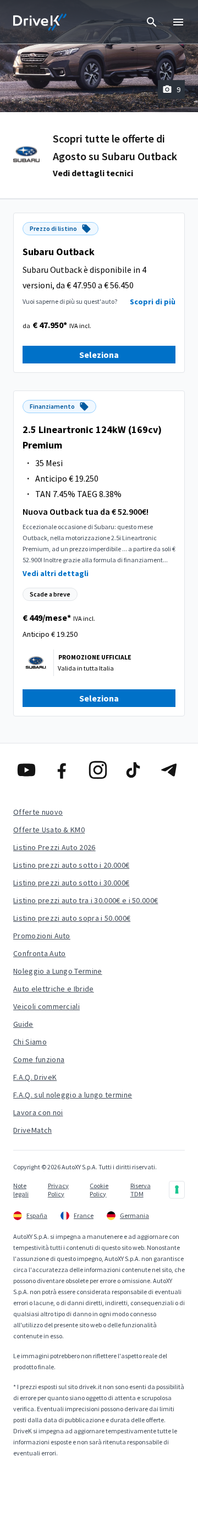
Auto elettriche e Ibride (53, 989)
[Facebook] (63, 770)
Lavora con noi (38, 1112)
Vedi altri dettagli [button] (56, 573)
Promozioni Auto (41, 936)
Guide (23, 1024)
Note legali (21, 1189)
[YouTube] (27, 770)
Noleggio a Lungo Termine (57, 971)
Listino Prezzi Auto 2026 (54, 847)
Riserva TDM (140, 1189)
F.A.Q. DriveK (35, 1077)
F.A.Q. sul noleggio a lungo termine (72, 1095)
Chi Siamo (30, 1042)
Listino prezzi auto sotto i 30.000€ (71, 883)
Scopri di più (152, 302)
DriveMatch (32, 1130)
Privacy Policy (58, 1189)
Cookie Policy (99, 1189)
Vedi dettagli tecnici (93, 172)
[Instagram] (99, 770)
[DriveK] (40, 22)
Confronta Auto (39, 953)
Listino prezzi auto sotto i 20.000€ (71, 865)
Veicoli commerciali (46, 1006)
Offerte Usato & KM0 (49, 830)
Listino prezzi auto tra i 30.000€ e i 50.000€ (85, 900)
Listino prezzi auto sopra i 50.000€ (71, 918)
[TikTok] (134, 770)
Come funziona (38, 1059)
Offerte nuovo (38, 812)
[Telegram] (170, 770)
